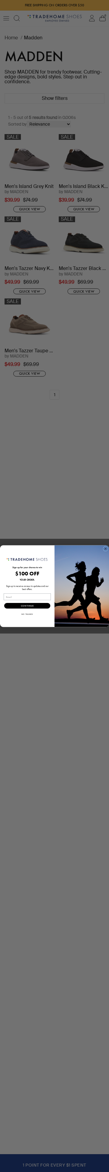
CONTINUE (27, 605)
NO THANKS (27, 614)
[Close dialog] (106, 549)
